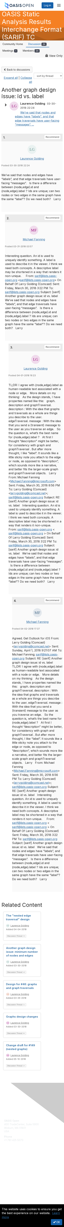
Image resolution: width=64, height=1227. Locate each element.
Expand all (11, 78)
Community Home (12, 44)
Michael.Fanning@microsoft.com (32, 481)
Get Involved (11, 1163)
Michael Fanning (34, 239)
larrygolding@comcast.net (27, 493)
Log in (47, 5)
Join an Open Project (16, 1169)
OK (58, 1222)
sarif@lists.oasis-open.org (37, 280)
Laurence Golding (32, 158)
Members (30, 50)
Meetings (9, 50)
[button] (6, 105)
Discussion (36, 44)
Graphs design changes (22, 1016)
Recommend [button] (52, 137)
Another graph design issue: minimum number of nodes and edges (22, 951)
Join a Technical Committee (20, 1174)
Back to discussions (18, 69)
